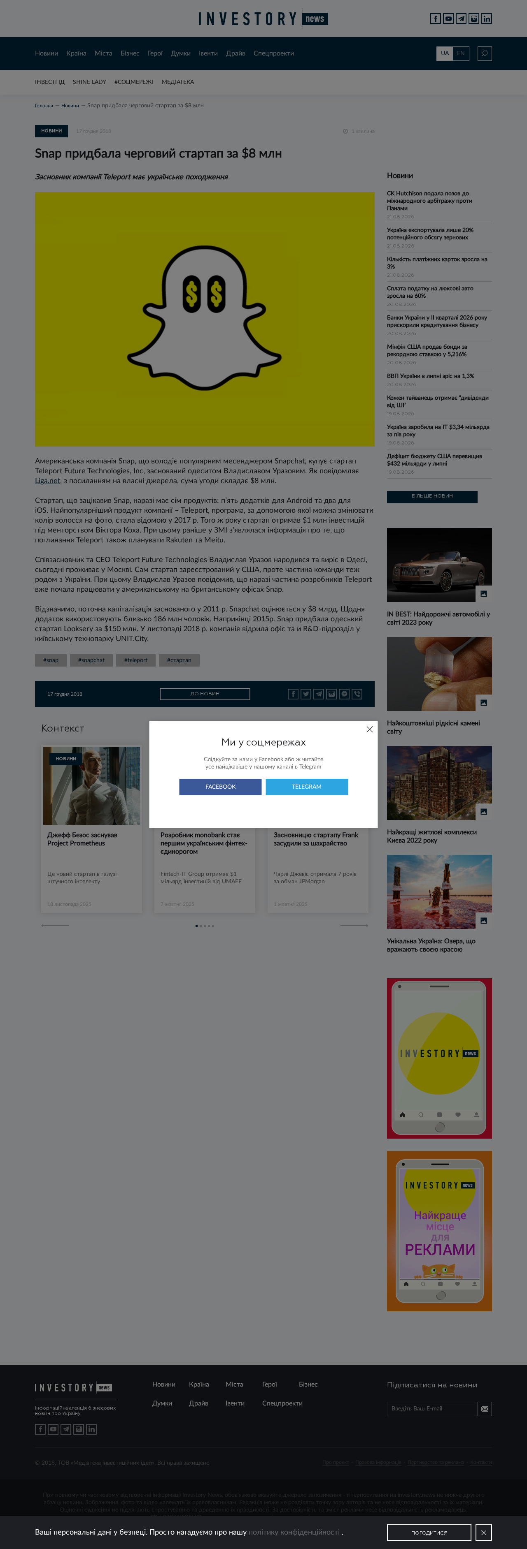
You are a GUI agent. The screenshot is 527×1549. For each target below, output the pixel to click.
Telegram (307, 787)
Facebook (220, 787)
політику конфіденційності (295, 1532)
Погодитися (429, 1533)
